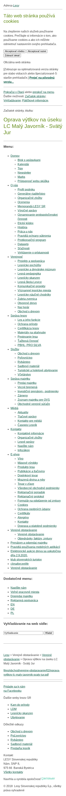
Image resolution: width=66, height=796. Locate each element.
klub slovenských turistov (26, 559)
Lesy (16, 5)
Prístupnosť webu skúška (33, 181)
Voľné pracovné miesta (25, 591)
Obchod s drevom (29, 311)
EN (13, 604)
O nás (14, 185)
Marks (21, 176)
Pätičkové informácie (35, 100)
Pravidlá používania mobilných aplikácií (35, 546)
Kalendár (23, 164)
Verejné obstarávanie (24, 530)
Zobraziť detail (12, 55)
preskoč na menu (43, 92)
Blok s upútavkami (29, 160)
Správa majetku (20, 378)
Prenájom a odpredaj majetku (29, 542)
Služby (15, 349)
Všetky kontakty (13, 772)
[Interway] (48, 779)
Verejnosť (17, 256)
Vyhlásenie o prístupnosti (33, 252)
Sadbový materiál (21, 744)
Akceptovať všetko (14, 51)
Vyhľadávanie (12, 100)
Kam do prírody (20, 704)
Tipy (20, 168)
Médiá (14, 408)
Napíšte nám (18, 587)
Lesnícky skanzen (22, 713)
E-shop (15, 454)
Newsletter (24, 172)
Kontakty (16, 429)
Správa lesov (19, 315)
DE (13, 608)
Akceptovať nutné (37, 51)
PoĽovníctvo (18, 735)
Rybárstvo (17, 739)
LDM (14, 709)
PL (12, 612)
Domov (15, 155)
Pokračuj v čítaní (14, 92)
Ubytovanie (18, 717)
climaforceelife (20, 563)
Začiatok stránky (35, 96)
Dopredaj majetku (22, 596)
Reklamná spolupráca (24, 600)
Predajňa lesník (20, 748)
